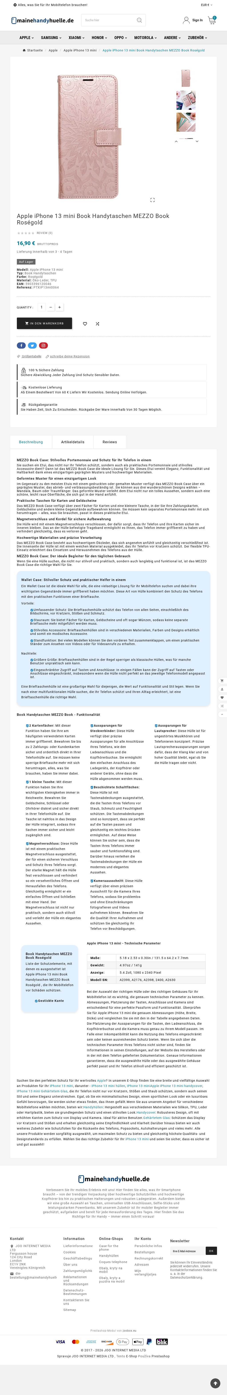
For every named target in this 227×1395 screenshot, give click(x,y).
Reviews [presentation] (110, 442)
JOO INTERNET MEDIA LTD (93, 1356)
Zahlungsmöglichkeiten (81, 1271)
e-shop (131, 1356)
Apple (101, 1080)
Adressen (142, 1264)
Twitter (32, 345)
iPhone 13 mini (61, 1086)
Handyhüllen (93, 1107)
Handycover (146, 1112)
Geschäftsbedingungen (81, 1258)
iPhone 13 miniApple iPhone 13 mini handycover (164, 1086)
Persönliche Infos (148, 1246)
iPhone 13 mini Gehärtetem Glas (42, 1091)
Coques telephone (113, 1262)
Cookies (69, 1252)
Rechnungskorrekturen (152, 1258)
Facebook (21, 345)
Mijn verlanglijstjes (146, 1272)
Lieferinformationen (79, 1246)
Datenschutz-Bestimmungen (75, 1292)
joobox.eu (130, 1330)
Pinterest (43, 345)
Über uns (70, 1264)
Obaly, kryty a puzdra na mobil (112, 1279)
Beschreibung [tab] (31, 442)
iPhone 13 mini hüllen (108, 1086)
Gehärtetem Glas (156, 1118)
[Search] (139, 20)
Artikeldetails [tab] (72, 442)
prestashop (161, 1356)
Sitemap (69, 1310)
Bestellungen (145, 1252)
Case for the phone (108, 1247)
